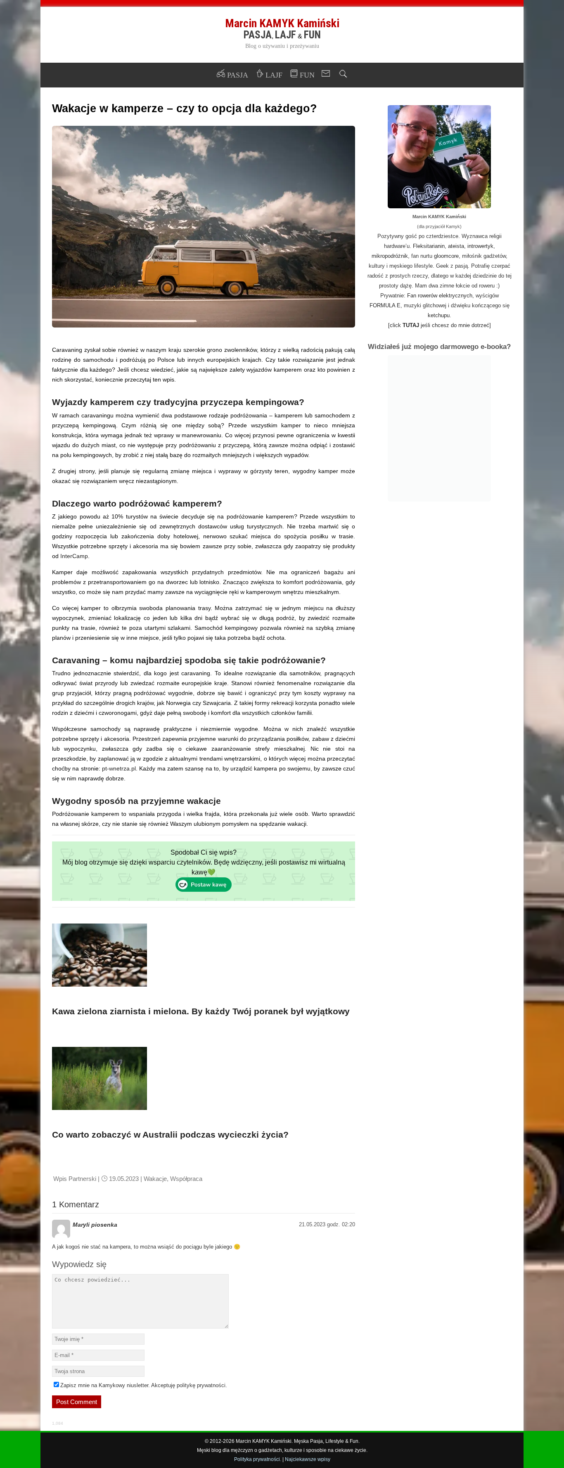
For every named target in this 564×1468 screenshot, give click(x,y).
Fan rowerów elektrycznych (439, 295)
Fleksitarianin (429, 246)
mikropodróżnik (390, 256)
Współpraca (186, 1178)
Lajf (285, 35)
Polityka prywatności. (257, 1459)
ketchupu (439, 315)
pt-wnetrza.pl (119, 768)
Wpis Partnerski (74, 1178)
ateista (456, 246)
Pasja (258, 35)
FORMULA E (385, 305)
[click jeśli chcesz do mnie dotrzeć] (439, 325)
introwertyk (480, 246)
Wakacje (155, 1178)
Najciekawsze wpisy (307, 1459)
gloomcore (446, 256)
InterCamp (74, 556)
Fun (312, 35)
